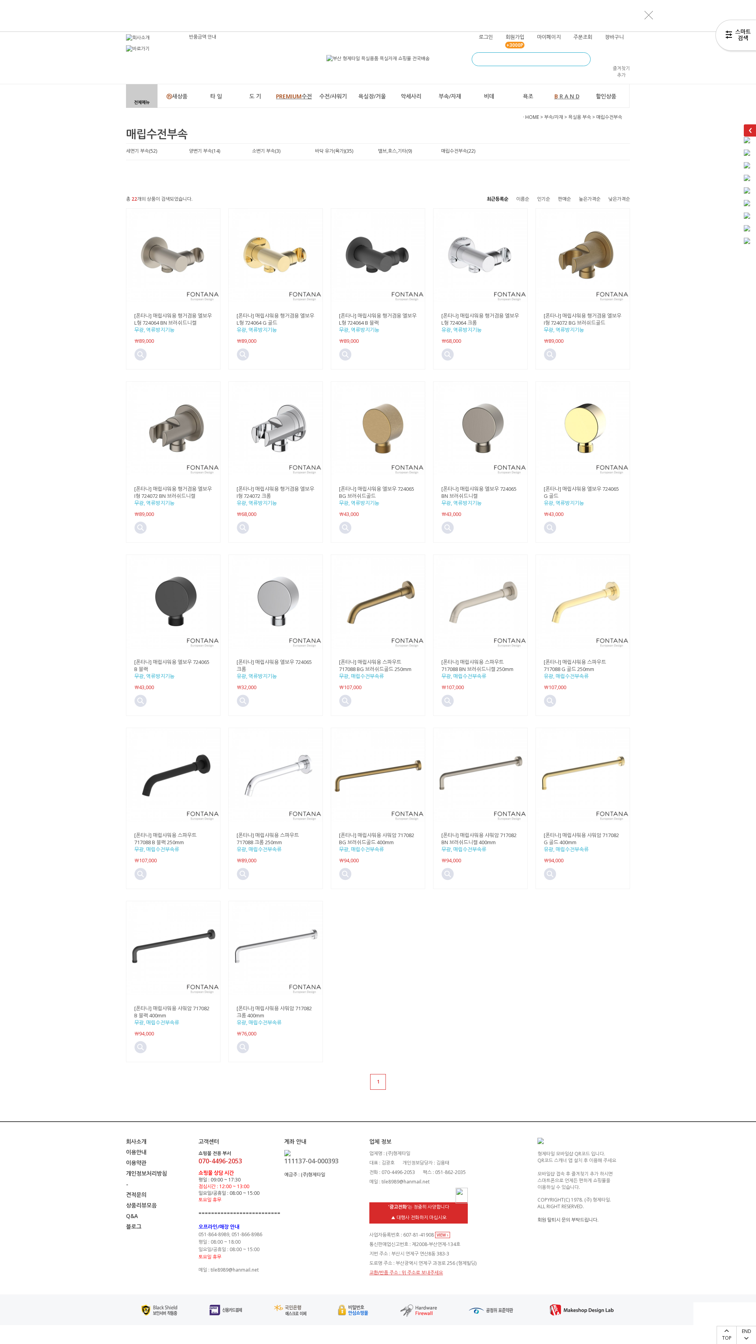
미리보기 (140, 354)
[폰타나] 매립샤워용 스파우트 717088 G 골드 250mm (575, 665)
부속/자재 (450, 96)
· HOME (531, 117)
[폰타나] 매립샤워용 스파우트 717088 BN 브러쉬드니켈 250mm (477, 665)
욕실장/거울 (372, 96)
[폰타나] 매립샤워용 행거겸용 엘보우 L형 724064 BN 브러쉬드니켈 (173, 319)
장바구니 (614, 37)
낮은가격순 (619, 199)
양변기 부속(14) (204, 151)
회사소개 (136, 1141)
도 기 (255, 96)
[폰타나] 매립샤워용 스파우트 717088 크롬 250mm (268, 839)
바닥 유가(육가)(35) (334, 151)
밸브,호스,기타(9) (395, 151)
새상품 (177, 96)
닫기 (649, 15)
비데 (489, 96)
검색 (583, 59)
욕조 (528, 96)
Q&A (132, 1216)
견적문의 (136, 1194)
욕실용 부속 (579, 117)
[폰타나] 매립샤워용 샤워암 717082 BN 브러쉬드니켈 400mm (479, 839)
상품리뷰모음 (141, 1205)
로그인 (486, 37)
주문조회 (582, 37)
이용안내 (136, 1152)
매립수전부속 (609, 117)
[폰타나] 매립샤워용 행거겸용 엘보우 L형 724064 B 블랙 (378, 319)
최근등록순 (497, 199)
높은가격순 (589, 199)
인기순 (543, 199)
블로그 (133, 1226)
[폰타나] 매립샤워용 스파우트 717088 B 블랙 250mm (165, 839)
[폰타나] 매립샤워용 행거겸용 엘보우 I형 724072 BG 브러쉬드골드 (582, 319)
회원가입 (515, 37)
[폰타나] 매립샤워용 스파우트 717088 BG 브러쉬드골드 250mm (375, 665)
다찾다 (735, 37)
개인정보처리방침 (146, 1173)
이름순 (522, 199)
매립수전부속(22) (458, 151)
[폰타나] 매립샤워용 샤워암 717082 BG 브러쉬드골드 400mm (376, 839)
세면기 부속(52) (141, 151)
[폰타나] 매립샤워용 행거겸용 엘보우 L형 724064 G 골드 (275, 319)
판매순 (564, 199)
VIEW (442, 1235)
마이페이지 (549, 37)
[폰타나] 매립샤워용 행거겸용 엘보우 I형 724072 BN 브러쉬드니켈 (173, 492)
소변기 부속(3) (266, 151)
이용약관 (136, 1163)
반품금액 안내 (202, 36)
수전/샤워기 (333, 96)
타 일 (216, 96)
